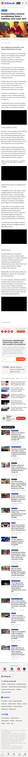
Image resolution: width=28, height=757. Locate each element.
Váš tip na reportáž (10, 681)
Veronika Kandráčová (17, 503)
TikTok (24, 671)
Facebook (12, 671)
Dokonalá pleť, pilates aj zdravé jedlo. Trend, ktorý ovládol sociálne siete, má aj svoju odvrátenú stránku (18, 556)
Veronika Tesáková (16, 640)
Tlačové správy (12, 703)
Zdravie (13, 522)
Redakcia (18, 689)
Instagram (4, 671)
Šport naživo (19, 720)
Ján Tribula (14, 610)
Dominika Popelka (16, 656)
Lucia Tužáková (15, 593)
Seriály (8, 723)
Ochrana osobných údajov (8, 689)
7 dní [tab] (25, 378)
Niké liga (12, 720)
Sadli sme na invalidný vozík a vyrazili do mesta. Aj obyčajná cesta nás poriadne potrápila (18, 635)
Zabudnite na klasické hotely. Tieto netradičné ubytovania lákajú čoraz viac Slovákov (18, 514)
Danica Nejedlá (15, 490)
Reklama (19, 703)
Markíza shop (12, 709)
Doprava (14, 613)
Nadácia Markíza (17, 706)
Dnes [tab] (17, 378)
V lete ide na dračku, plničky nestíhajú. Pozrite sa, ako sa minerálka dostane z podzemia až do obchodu (18, 396)
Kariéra (24, 703)
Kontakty (3, 684)
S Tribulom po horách (17, 598)
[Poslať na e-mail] (8, 331)
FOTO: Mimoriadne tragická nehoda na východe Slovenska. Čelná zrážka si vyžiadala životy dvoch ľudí (19, 402)
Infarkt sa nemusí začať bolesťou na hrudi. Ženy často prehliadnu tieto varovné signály (18, 383)
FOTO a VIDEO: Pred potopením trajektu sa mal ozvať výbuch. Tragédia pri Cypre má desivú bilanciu (18, 389)
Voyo (18, 372)
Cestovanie (14, 508)
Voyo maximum (5, 718)
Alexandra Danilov (16, 441)
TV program (4, 701)
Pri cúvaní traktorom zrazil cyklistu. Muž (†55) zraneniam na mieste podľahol (19, 409)
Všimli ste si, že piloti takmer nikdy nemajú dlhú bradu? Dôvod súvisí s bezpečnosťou (18, 527)
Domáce (9, 7)
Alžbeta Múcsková (16, 474)
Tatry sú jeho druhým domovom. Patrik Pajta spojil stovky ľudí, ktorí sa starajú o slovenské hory (18, 604)
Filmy (12, 723)
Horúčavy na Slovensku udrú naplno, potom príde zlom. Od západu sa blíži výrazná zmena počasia (18, 452)
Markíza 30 (14, 463)
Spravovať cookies (6, 692)
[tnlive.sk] (8, 3)
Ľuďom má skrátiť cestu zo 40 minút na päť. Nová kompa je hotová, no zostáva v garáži (18, 619)
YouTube (18, 671)
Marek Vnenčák (15, 519)
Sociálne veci (15, 430)
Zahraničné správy (21, 684)
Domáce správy (11, 684)
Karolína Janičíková (16, 561)
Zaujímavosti (15, 493)
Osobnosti (4, 703)
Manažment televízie (6, 706)
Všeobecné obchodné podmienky (18, 686)
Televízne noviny (15, 718)
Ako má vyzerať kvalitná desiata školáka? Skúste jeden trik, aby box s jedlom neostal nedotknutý (18, 572)
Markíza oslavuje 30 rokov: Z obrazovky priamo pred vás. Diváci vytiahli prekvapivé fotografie (19, 469)
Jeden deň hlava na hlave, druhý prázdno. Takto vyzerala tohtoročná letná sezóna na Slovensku (18, 651)
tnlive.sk (4, 7)
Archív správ (4, 686)
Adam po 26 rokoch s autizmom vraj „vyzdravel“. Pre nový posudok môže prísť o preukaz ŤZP (18, 436)
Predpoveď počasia (16, 446)
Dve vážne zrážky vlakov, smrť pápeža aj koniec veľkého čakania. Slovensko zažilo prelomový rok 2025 (18, 485)
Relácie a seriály (17, 701)
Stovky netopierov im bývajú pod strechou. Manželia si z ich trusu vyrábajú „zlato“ (18, 498)
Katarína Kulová (15, 458)
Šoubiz (10, 701)
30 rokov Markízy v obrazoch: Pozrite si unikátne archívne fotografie (17, 542)
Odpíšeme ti (4, 709)
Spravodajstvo (5, 720)
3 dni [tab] (21, 378)
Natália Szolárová (16, 532)
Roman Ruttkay (15, 577)
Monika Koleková (15, 624)
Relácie (3, 723)
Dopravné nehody (16, 580)
